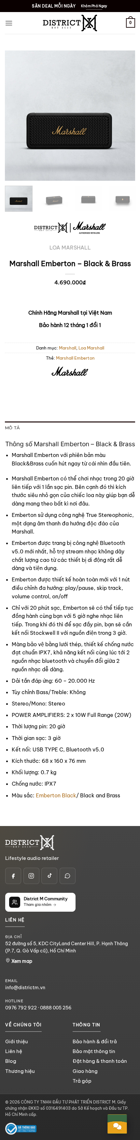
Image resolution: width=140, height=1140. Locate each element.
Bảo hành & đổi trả (95, 1041)
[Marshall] (70, 372)
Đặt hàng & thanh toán (100, 1061)
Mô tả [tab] (12, 427)
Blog (10, 1061)
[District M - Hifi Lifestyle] (70, 23)
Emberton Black (56, 795)
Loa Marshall (91, 347)
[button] (9, 23)
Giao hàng (85, 1071)
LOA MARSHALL (70, 247)
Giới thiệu (16, 1041)
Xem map (21, 961)
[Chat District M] (68, 876)
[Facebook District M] (13, 876)
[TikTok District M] (49, 876)
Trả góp (82, 1081)
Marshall (67, 347)
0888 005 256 (56, 1008)
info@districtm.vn (25, 987)
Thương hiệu (20, 1071)
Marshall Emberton (75, 358)
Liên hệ (13, 1051)
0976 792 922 (21, 1008)
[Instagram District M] (31, 876)
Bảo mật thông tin (94, 1051)
